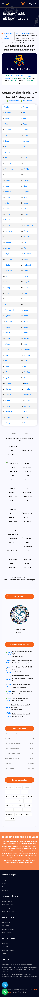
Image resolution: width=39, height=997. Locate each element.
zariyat (7, 248)
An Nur (26, 169)
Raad (7, 141)
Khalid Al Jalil (12, 467)
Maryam (8, 158)
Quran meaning (6, 932)
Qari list (18, 33)
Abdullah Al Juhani (27, 505)
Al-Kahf (15, 796)
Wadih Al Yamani (12, 568)
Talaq (8, 287)
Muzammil (9, 310)
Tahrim (26, 287)
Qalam (26, 293)
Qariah (8, 389)
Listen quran (8, 33)
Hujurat (8, 242)
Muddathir (28, 310)
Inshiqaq (27, 338)
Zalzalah (9, 383)
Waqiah (26, 259)
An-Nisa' (27, 787)
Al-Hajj (30, 796)
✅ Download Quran (13, 100)
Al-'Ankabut (18, 801)
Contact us (5, 890)
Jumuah (27, 276)
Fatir (7, 203)
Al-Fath (28, 805)
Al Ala (7, 349)
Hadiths (4, 953)
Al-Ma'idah (9, 792)
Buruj (7, 344)
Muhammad (10, 237)
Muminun (9, 169)
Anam (25, 118)
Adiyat (26, 383)
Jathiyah (9, 231)
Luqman (8, 191)
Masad (7, 417)
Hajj (25, 163)
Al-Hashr (28, 814)
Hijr (6, 146)
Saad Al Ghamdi (27, 467)
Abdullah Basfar (12, 505)
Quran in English (7, 908)
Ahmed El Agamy (12, 455)
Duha (7, 366)
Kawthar (27, 406)
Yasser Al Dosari (27, 568)
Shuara (26, 174)
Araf (6, 124)
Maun (8, 406)
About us (4, 886)
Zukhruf (8, 225)
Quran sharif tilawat (8, 950)
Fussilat (8, 220)
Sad (25, 208)
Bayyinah (27, 378)
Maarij (26, 299)
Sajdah (26, 191)
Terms (4, 883)
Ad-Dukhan (20, 805)
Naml (8, 180)
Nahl (25, 146)
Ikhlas (26, 417)
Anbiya (8, 163)
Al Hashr (9, 270)
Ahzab (7, 197)
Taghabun (27, 282)
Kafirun (9, 411)
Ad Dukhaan (28, 225)
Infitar (26, 332)
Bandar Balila (27, 455)
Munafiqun (9, 282)
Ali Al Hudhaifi (12, 517)
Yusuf (25, 135)
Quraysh (27, 400)
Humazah (27, 394)
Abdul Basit (12, 492)
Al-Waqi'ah (19, 814)
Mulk (8, 293)
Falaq (8, 423)
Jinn (25, 304)
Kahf (25, 152)
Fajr (6, 355)
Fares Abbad (27, 517)
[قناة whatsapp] (5, 992)
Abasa (26, 327)
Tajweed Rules (6, 947)
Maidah (7, 118)
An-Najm (27, 810)
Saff (6, 276)
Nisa (24, 112)
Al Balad (27, 355)
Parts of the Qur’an (8, 929)
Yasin (26, 203)
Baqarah (26, 107)
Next (27, 433)
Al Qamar (27, 253)
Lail (25, 361)
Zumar (7, 214)
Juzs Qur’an (5, 925)
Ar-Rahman (9, 814)
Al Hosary (27, 542)
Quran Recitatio (27, 100)
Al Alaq (27, 372)
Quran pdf (5, 943)
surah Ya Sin (9, 805)
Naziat (8, 327)
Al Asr (8, 394)
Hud (6, 135)
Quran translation (7, 904)
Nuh (6, 304)
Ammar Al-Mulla (27, 492)
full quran (6, 36)
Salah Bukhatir (27, 480)
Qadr (7, 378)
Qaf (25, 242)
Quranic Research (7, 901)
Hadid (8, 265)
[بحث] (8, 596)
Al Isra (7, 152)
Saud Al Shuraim (12, 480)
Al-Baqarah (9, 787)
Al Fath (26, 237)
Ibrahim (26, 141)
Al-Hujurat (9, 810)
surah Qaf (18, 810)
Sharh (26, 366)
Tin (7, 372)
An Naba (27, 321)
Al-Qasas (8, 801)
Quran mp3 (25, 33)
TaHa (26, 158)
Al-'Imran (18, 787)
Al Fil (8, 400)
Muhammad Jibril (27, 530)
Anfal (25, 124)
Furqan (8, 174)
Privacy (4, 880)
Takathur (27, 389)
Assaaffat (8, 208)
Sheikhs (6, 38)
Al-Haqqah (10, 299)
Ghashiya (27, 349)
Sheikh (21, 433)
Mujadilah (27, 265)
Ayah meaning (6, 922)
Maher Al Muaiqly (12, 530)
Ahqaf (26, 231)
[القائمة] (3, 3)
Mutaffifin (9, 338)
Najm (7, 253)
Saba (25, 197)
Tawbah (8, 129)
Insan (26, 315)
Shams (7, 361)
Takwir (7, 332)
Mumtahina (28, 270)
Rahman (9, 259)
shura (26, 220)
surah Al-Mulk (10, 819)
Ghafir (26, 214)
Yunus (25, 129)
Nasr (25, 411)
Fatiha (6, 107)
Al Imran (8, 112)
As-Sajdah (28, 801)
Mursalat (9, 321)
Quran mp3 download (8, 911)
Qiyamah (9, 315)
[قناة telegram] (5, 985)
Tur (25, 248)
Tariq (26, 344)
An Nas (27, 423)
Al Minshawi (12, 542)
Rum (25, 186)
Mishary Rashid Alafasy (18, 75)
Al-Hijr (8, 796)
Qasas (26, 180)
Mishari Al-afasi (12, 555)
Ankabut (9, 186)
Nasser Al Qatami (27, 555)
